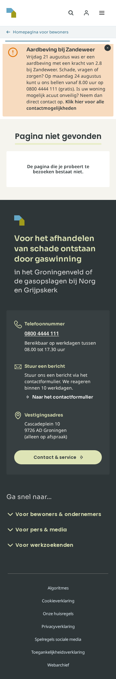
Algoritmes (58, 588)
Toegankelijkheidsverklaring (58, 652)
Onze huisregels (58, 613)
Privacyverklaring (58, 626)
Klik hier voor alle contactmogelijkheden (65, 105)
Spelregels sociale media (58, 639)
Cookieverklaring (58, 601)
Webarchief (58, 665)
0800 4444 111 (41, 333)
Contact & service (55, 457)
